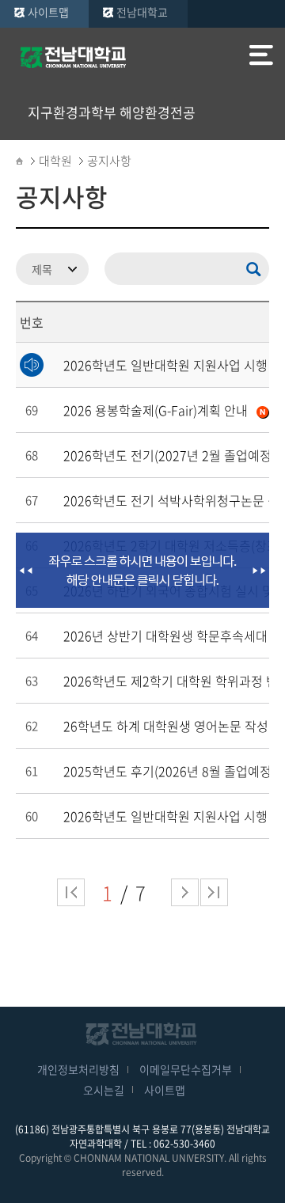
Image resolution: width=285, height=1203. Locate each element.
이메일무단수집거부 (185, 1069)
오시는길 (103, 1090)
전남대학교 (142, 12)
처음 (71, 892)
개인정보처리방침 (78, 1069)
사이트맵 (48, 12)
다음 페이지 (185, 892)
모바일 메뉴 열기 (261, 57)
